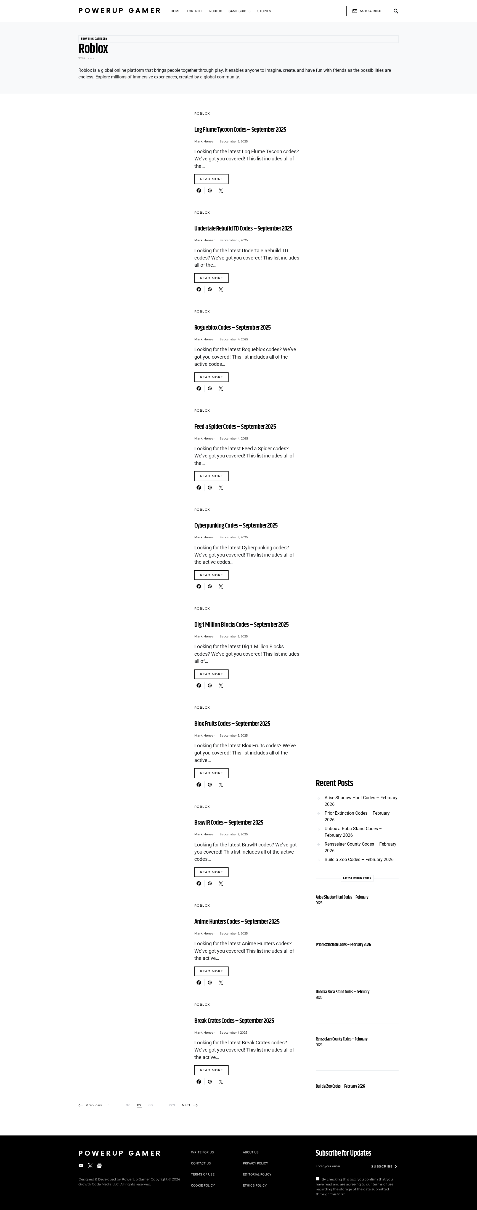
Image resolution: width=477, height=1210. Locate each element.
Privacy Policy (255, 1163)
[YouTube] (80, 1165)
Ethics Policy (255, 1185)
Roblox (202, 113)
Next (186, 1105)
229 (172, 1105)
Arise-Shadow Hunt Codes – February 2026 (361, 801)
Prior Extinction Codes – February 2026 (357, 816)
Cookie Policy (203, 1185)
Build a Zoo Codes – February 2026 (359, 859)
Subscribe (370, 11)
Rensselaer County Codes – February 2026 (360, 847)
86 (128, 1105)
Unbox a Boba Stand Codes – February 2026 (353, 832)
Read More (211, 179)
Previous (94, 1105)
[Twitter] (90, 1165)
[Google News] (99, 1165)
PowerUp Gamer (120, 11)
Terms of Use (202, 1174)
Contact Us (201, 1163)
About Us (251, 1152)
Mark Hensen (204, 141)
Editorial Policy (257, 1174)
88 (151, 1105)
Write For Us (202, 1152)
